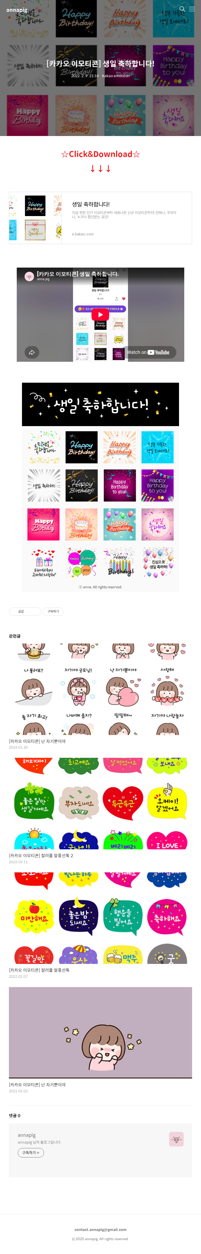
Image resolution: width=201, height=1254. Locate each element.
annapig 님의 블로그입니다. (40, 1142)
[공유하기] (28, 611)
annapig (16, 9)
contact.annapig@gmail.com (101, 1229)
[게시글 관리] (35, 611)
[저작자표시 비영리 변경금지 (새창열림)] (71, 611)
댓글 (14, 1115)
